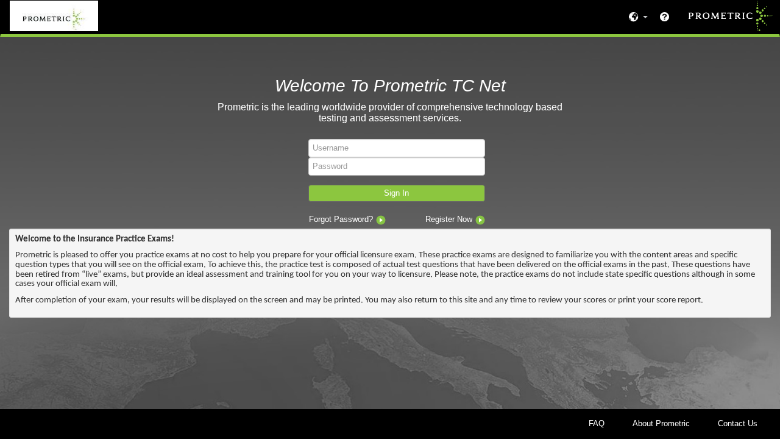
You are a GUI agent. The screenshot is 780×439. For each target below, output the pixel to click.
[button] (396, 193)
